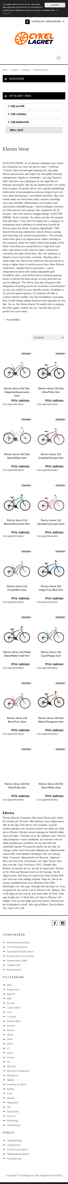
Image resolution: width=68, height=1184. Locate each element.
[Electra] (26, 353)
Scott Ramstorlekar (17, 947)
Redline (11, 1089)
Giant (9, 1039)
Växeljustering (14, 1158)
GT (8, 1048)
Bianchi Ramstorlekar (18, 942)
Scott (9, 1093)
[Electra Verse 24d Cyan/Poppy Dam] (51, 634)
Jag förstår (55, 5)
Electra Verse (41, 69)
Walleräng (12, 1120)
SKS (9, 1107)
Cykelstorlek (13, 965)
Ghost (10, 1034)
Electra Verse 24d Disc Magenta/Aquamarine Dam (17, 392)
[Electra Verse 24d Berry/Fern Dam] (17, 700)
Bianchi (11, 994)
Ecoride (11, 1025)
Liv (8, 1061)
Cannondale (13, 1007)
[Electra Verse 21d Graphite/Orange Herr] (51, 436)
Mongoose (12, 1075)
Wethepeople (13, 1125)
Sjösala (10, 1098)
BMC (9, 998)
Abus (9, 985)
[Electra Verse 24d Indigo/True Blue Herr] (51, 568)
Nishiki (10, 1079)
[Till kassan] (27, 22)
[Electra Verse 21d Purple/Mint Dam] (17, 568)
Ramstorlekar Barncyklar (20, 956)
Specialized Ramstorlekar (20, 951)
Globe (10, 1043)
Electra (26, 69)
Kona (10, 1052)
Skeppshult (12, 1102)
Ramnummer (14, 969)
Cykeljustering (14, 1140)
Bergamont (13, 989)
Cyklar (15, 69)
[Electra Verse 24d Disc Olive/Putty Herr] (51, 370)
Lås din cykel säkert (17, 1149)
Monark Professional (18, 1070)
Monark (11, 1066)
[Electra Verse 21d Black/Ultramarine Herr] (17, 502)
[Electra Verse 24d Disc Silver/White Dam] (17, 436)
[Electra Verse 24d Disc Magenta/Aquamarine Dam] (17, 370)
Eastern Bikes (14, 1021)
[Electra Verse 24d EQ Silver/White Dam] (51, 765)
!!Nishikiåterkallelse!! (18, 1154)
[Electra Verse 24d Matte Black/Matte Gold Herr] (17, 634)
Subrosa (11, 1116)
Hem (5, 69)
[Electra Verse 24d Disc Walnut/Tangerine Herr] (51, 700)
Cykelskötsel (13, 1145)
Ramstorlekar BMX (17, 960)
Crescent (11, 1016)
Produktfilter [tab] (13, 319)
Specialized (12, 1111)
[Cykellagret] (34, 38)
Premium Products (16, 1084)
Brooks (11, 1003)
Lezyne (10, 1057)
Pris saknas (20, 400)
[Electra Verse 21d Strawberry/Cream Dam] (51, 502)
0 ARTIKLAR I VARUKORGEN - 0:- (48, 21)
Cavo (9, 1012)
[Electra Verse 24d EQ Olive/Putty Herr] (17, 765)
